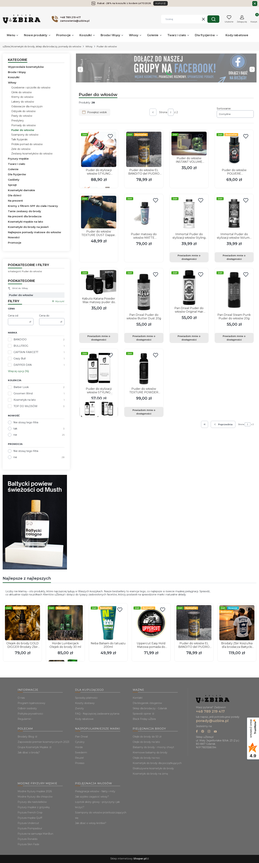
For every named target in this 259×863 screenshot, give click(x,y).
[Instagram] (209, 732)
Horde (79, 747)
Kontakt (138, 697)
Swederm (81, 752)
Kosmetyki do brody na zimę (150, 773)
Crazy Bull (20, 358)
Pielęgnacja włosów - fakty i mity (95, 791)
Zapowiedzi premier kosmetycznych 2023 (43, 741)
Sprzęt (12, 185)
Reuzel (79, 757)
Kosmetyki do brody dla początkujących (157, 763)
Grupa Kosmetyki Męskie (33, 747)
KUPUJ (159, 3)
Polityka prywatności (30, 713)
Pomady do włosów (23, 125)
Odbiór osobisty (27, 708)
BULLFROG (21, 345)
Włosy (88, 46)
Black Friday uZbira (144, 719)
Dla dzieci (14, 195)
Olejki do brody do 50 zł (147, 736)
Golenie (13, 169)
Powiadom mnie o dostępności (189, 257)
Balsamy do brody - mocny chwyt (153, 747)
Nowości (14, 237)
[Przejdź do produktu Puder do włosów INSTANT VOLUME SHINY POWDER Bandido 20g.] (189, 143)
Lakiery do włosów (22, 101)
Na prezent (15, 200)
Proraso (79, 763)
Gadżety (13, 179)
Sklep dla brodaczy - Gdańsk (150, 708)
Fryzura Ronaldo (28, 839)
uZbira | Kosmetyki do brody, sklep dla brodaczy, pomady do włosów (42, 46)
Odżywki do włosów (23, 111)
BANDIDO (20, 339)
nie (15, 434)
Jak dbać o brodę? (29, 752)
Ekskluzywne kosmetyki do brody (153, 768)
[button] (213, 19)
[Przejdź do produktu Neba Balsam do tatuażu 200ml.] (108, 622)
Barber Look (21, 387)
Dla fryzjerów (17, 174)
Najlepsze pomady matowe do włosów (34, 232)
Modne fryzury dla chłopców (35, 796)
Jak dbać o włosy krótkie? (90, 823)
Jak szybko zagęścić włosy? (92, 796)
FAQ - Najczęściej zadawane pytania (97, 713)
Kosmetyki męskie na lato (25, 221)
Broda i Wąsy (17, 72)
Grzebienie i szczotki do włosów (30, 87)
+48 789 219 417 (210, 711)
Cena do (44, 315)
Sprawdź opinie (142, 713)
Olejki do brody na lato (146, 741)
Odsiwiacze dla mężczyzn (27, 106)
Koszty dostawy (85, 703)
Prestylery (17, 120)
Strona (163, 112)
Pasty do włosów (21, 115)
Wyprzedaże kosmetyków (26, 66)
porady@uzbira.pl (212, 721)
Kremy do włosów (22, 96)
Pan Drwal (81, 736)
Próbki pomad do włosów (27, 144)
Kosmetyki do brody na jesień (28, 227)
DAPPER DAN (23, 364)
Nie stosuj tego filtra (25, 422)
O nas (21, 697)
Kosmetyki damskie (21, 190)
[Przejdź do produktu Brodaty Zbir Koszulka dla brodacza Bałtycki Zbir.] (236, 622)
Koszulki (13, 77)
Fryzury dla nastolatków (32, 802)
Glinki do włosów (21, 92)
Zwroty (79, 708)
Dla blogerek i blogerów (147, 703)
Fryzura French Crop (30, 812)
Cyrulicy (80, 741)
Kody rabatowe (84, 719)
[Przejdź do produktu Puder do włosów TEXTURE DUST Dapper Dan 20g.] (98, 212)
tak (15, 428)
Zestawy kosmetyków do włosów (32, 153)
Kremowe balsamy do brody (150, 752)
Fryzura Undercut (28, 823)
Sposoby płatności (86, 697)
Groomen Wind (23, 393)
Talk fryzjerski (19, 139)
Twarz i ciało (16, 164)
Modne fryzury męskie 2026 (35, 791)
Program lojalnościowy (31, 703)
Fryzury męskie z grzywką (34, 807)
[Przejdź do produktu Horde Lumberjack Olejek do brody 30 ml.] (65, 622)
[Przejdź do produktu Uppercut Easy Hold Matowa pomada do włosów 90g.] (151, 622)
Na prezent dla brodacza (24, 216)
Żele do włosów (20, 149)
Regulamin (24, 719)
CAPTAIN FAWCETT (26, 352)
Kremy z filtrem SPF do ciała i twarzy (33, 206)
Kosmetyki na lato (25, 399)
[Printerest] (202, 732)
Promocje (14, 242)
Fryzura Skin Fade (28, 844)
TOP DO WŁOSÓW (26, 406)
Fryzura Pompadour (30, 828)
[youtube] (215, 732)
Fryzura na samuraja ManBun (35, 833)
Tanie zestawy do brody (24, 211)
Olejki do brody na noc (146, 757)
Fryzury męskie (18, 158)
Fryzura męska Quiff (30, 817)
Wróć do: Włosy (20, 288)
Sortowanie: (224, 108)
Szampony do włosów (24, 134)
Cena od (13, 315)
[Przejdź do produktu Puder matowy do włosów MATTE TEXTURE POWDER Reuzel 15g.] (143, 213)
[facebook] (197, 732)
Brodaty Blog (26, 736)
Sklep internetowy (128, 858)
